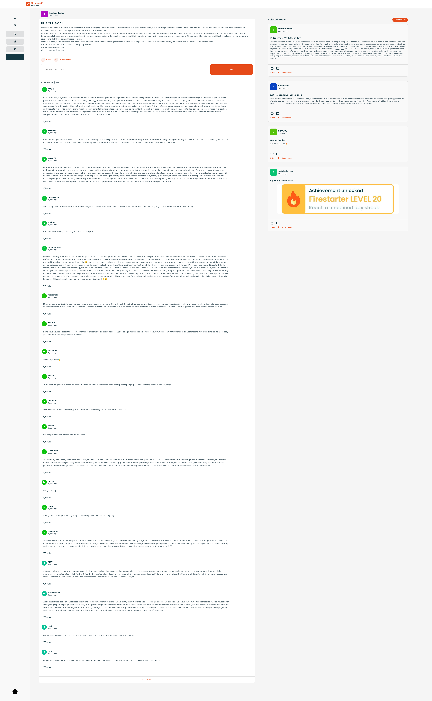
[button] (15, 19)
